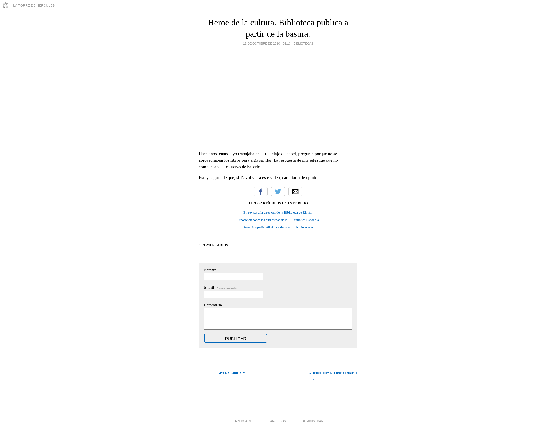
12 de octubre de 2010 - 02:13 (267, 43)
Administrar (312, 421)
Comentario (213, 305)
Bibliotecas (303, 43)
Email (295, 191)
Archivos (278, 421)
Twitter (278, 191)
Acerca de (243, 421)
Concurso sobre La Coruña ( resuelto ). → (333, 375)
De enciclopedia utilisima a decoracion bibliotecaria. (278, 227)
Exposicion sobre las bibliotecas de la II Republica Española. (278, 220)
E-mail (220, 287)
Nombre (210, 270)
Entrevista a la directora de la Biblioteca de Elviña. (278, 212)
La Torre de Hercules (34, 5)
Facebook (261, 191)
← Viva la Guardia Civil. (230, 372)
